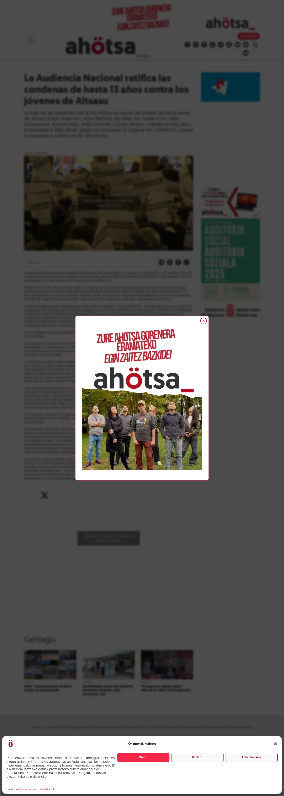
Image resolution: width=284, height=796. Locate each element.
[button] (275, 744)
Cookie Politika (14, 789)
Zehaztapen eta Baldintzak (39, 789)
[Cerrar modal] (203, 321)
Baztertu (197, 757)
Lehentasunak (251, 757)
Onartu (143, 757)
